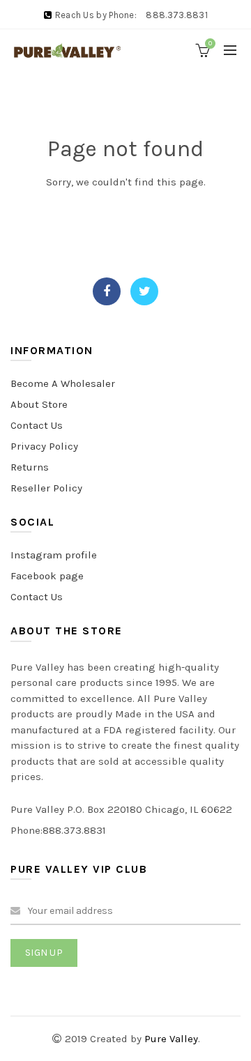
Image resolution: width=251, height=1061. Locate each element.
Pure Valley (171, 1038)
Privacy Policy (44, 446)
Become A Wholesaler (62, 383)
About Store (39, 404)
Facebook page (47, 576)
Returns (29, 467)
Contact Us (36, 425)
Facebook (107, 291)
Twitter (144, 291)
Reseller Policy (46, 488)
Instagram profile (53, 555)
